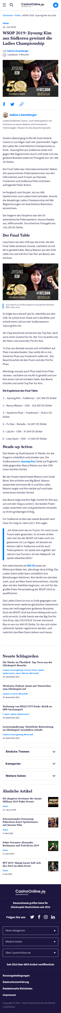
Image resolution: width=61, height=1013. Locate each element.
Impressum (9, 995)
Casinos (6, 670)
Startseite (8, 15)
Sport (18, 673)
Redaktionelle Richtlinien (17, 988)
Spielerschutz (9, 673)
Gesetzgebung (16, 670)
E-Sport (6, 714)
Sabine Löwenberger (18, 51)
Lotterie (27, 670)
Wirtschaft (34, 673)
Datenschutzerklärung (16, 982)
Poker (18, 15)
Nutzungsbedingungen (16, 975)
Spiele (41, 670)
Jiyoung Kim (28, 461)
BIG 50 (31, 565)
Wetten (25, 673)
